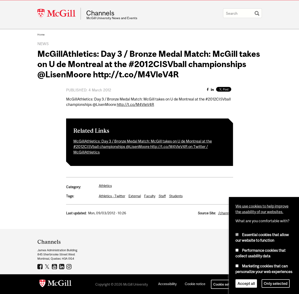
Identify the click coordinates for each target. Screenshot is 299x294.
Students (176, 196)
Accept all (246, 283)
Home (41, 34)
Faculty (149, 196)
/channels (225, 213)
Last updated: (76, 213)
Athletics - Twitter (112, 196)
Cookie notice (195, 284)
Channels (100, 13)
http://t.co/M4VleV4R (135, 104)
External (134, 196)
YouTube (55, 266)
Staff (162, 196)
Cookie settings (225, 284)
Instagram (69, 266)
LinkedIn (62, 266)
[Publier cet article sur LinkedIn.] (212, 89)
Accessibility (167, 284)
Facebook (40, 266)
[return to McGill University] (55, 284)
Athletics (105, 186)
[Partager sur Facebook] (208, 89)
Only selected (276, 283)
